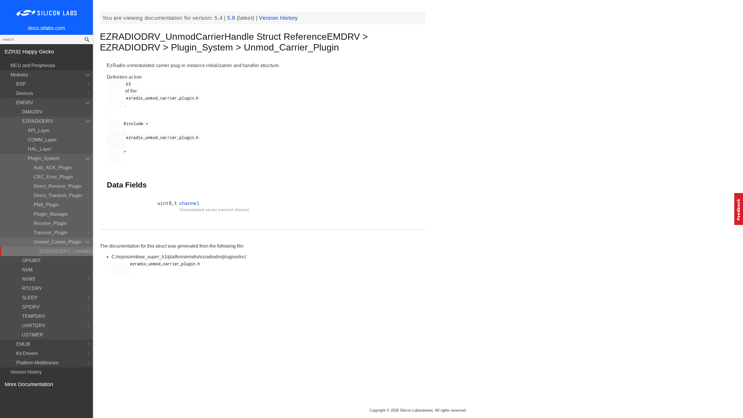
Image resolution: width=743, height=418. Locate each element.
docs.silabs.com (46, 28)
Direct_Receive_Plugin (58, 186)
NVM (27, 269)
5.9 (232, 18)
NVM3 (28, 279)
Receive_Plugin (50, 223)
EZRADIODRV (37, 121)
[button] (738, 209)
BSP (21, 84)
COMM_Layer (42, 139)
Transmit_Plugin (50, 232)
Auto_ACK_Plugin (53, 167)
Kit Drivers (27, 353)
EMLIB (23, 344)
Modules (19, 74)
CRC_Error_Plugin (53, 176)
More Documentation (29, 384)
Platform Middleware (37, 362)
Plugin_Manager (51, 214)
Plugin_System (43, 158)
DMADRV (32, 111)
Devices (24, 93)
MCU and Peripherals (32, 65)
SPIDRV (31, 307)
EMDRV (24, 102)
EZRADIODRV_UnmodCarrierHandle (66, 251)
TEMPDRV (33, 316)
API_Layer (39, 130)
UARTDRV (33, 325)
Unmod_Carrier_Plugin (58, 241)
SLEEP (29, 297)
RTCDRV (32, 288)
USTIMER (32, 334)
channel (189, 203)
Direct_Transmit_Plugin (58, 195)
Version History (26, 372)
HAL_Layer (39, 149)
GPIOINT (31, 260)
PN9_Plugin (46, 204)
